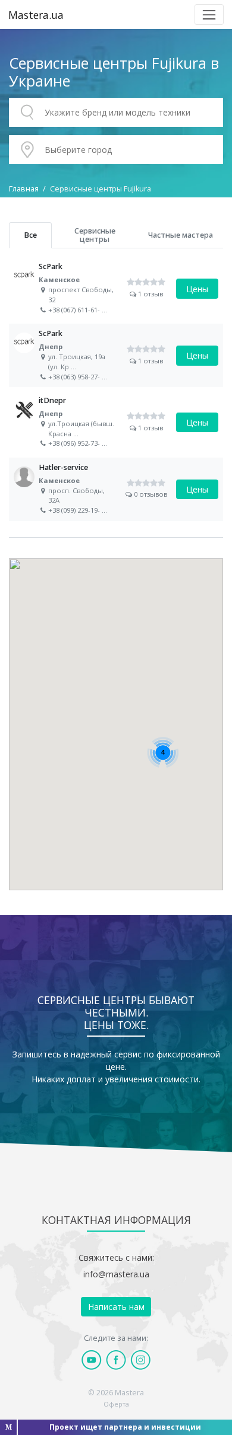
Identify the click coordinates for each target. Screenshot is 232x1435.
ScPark (116, 288)
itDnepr (116, 422)
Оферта (116, 1403)
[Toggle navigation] (209, 14)
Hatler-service (116, 489)
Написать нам (116, 1306)
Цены (197, 289)
